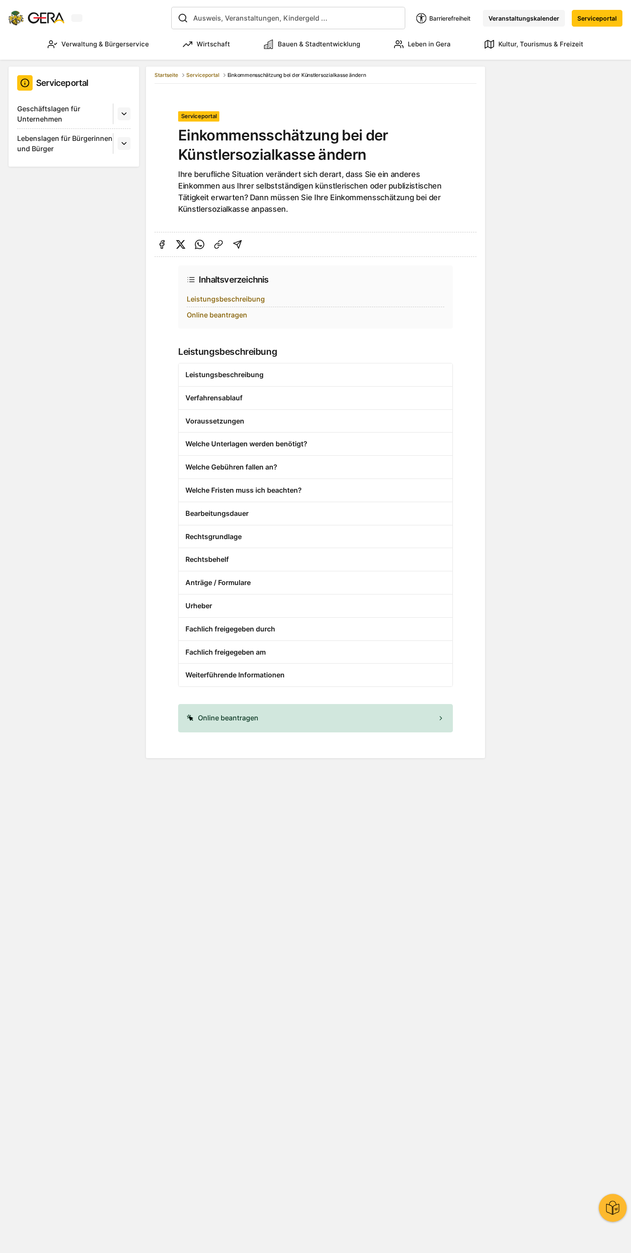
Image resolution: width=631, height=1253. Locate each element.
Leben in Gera (429, 44)
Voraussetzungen (214, 421)
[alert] (315, 718)
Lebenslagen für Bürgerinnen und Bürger (64, 143)
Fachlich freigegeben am (225, 652)
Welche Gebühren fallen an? (231, 467)
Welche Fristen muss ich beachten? (243, 490)
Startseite (166, 75)
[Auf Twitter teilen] (180, 244)
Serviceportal (597, 18)
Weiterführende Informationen (235, 675)
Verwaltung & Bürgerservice (105, 44)
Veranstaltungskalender (523, 18)
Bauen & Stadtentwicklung (319, 44)
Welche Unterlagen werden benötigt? (246, 443)
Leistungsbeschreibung (226, 299)
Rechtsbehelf (207, 559)
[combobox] (288, 18)
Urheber (198, 605)
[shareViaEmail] (237, 244)
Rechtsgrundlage (213, 536)
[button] (315, 718)
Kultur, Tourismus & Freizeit (540, 44)
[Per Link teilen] (218, 244)
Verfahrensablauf (214, 397)
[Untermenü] (124, 113)
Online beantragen (217, 315)
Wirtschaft (213, 44)
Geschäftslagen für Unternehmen (48, 113)
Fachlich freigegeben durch (230, 629)
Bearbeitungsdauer (217, 513)
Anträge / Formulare (218, 582)
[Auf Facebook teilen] (162, 244)
